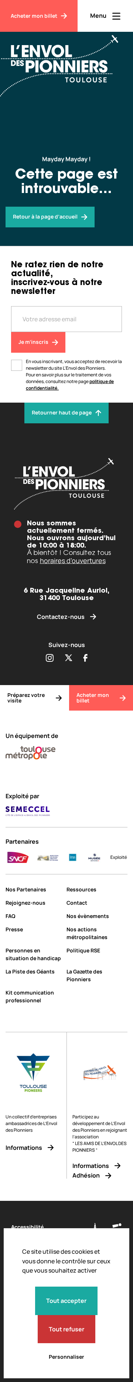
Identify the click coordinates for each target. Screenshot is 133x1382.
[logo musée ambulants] (40, 857)
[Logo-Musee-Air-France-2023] (87, 857)
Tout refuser (66, 1329)
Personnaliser (66, 1356)
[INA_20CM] (65, 857)
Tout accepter (66, 1301)
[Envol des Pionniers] (65, 61)
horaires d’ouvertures (73, 560)
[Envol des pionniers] (66, 484)
